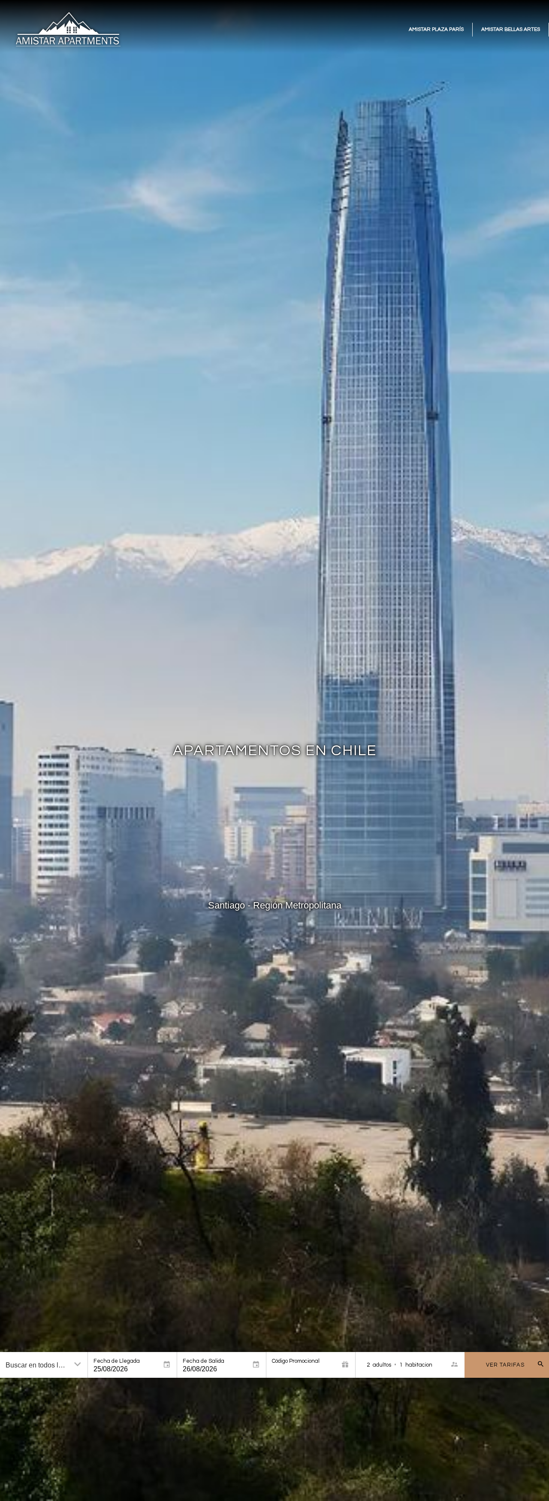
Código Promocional (296, 1361)
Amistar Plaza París (436, 29)
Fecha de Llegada (117, 1361)
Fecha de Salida (203, 1361)
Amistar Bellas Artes (510, 29)
